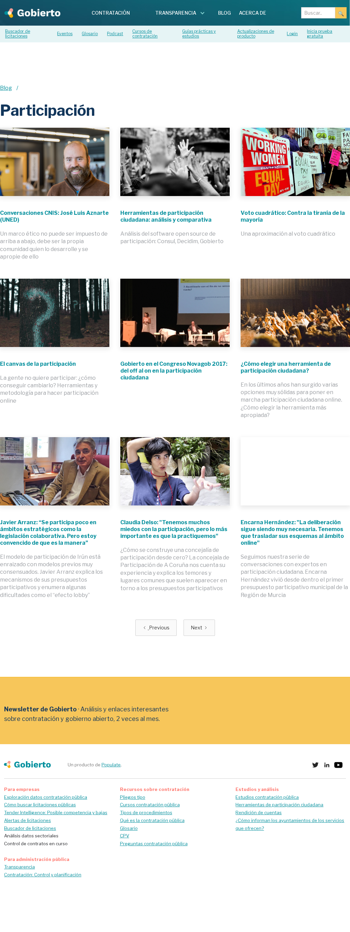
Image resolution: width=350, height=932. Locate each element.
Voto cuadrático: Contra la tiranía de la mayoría (293, 216)
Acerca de (252, 13)
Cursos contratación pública (150, 804)
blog (224, 13)
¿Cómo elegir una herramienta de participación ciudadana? (286, 367)
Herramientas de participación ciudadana (279, 804)
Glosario (129, 828)
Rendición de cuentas (258, 812)
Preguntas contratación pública (154, 843)
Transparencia (19, 867)
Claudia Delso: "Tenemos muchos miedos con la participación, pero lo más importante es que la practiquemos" (173, 529)
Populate (111, 764)
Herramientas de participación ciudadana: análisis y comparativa (166, 216)
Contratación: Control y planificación (42, 874)
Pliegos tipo (132, 797)
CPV (124, 835)
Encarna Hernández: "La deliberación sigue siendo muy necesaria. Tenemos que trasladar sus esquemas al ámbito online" (292, 532)
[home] (30, 13)
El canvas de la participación (38, 364)
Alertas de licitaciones (27, 820)
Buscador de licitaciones (30, 828)
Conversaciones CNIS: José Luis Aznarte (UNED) (54, 216)
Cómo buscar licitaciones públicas (40, 804)
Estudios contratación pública (267, 797)
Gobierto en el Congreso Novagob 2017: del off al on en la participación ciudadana (173, 371)
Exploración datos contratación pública (45, 797)
